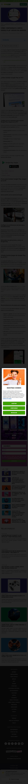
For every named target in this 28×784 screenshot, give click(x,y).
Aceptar (14, 403)
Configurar (14, 408)
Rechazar (14, 412)
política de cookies (7, 398)
